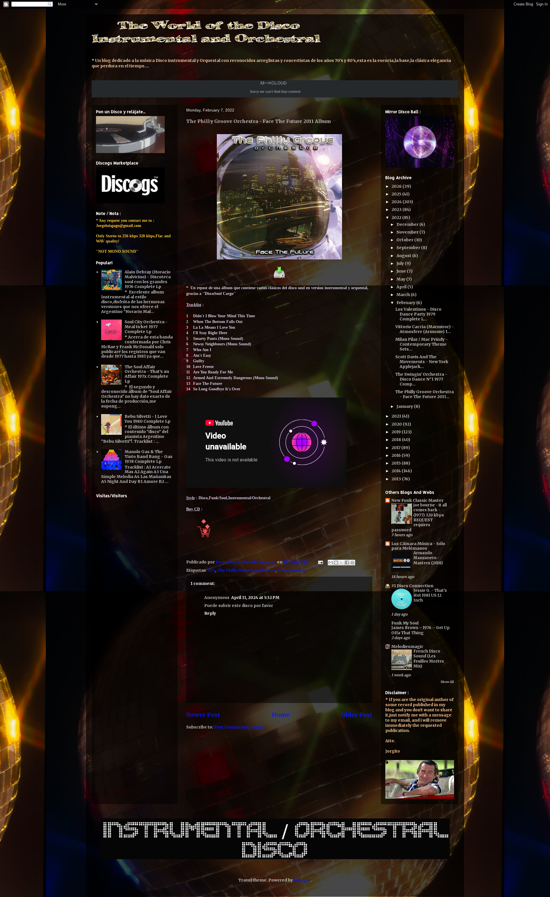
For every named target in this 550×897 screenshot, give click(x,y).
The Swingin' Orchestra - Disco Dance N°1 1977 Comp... (421, 379)
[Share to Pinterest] (352, 562)
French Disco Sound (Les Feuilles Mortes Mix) (428, 659)
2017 (396, 447)
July (400, 263)
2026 (397, 186)
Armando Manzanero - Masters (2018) (428, 558)
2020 (397, 424)
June (401, 271)
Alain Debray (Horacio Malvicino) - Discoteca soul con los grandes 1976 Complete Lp (148, 279)
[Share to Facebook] (347, 562)
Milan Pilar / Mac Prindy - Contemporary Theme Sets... (421, 344)
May (401, 279)
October (405, 239)
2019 (397, 431)
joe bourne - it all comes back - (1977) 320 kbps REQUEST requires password (419, 517)
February (406, 302)
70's (211, 570)
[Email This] (330, 562)
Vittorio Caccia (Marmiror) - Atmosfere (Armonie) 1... (424, 329)
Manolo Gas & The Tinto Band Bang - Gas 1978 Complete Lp (148, 456)
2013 (397, 478)
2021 (397, 416)
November (407, 232)
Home (281, 714)
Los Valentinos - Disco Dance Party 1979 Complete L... (418, 314)
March (403, 294)
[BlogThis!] (336, 562)
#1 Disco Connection (412, 585)
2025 (397, 194)
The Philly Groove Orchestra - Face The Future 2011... (424, 394)
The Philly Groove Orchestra (246, 570)
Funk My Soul (405, 623)
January (405, 406)
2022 (397, 217)
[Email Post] (320, 562)
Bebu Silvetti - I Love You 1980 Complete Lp (147, 419)
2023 (397, 209)
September (408, 247)
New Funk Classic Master (417, 500)
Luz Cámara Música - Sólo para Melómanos (418, 546)
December (407, 224)
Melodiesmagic (407, 646)
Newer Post (203, 714)
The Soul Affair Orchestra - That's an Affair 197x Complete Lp (147, 374)
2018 (397, 439)
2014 (397, 470)
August (404, 255)
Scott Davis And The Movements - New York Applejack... (421, 361)
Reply (210, 613)
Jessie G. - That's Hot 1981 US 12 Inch (430, 595)
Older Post (356, 714)
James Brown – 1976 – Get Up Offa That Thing (420, 630)
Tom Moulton (292, 570)
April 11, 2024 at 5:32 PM (255, 597)
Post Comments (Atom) (239, 727)
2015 (397, 463)
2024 (397, 201)
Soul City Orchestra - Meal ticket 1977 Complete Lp (146, 326)
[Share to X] (341, 562)
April (401, 286)
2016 (397, 455)
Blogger (302, 880)
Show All (447, 682)
